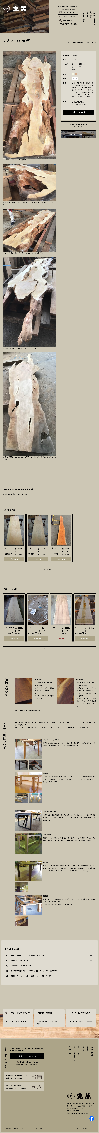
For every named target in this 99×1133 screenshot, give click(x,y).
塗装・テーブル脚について (78, 134)
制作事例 (91, 14)
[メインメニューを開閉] (89, 7)
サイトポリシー (40, 1128)
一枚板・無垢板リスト (78, 43)
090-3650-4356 (69, 16)
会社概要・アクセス (84, 18)
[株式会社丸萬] (79, 1096)
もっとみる (48, 569)
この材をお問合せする (78, 112)
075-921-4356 (74, 1108)
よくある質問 (70, 1050)
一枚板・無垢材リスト (94, 19)
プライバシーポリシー (27, 1128)
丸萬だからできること (74, 1053)
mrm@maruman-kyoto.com (68, 9)
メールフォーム (69, 12)
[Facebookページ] (91, 1118)
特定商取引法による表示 (78, 125)
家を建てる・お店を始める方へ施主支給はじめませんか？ (16, 1076)
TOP (68, 43)
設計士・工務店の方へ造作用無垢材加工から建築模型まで (17, 1086)
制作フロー (87, 15)
